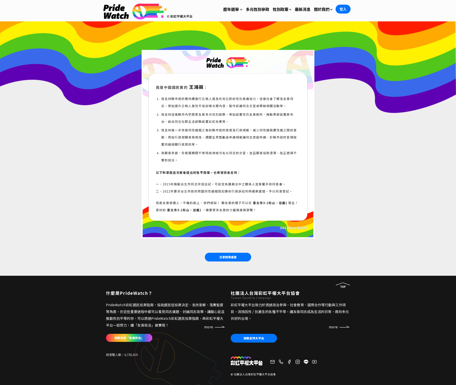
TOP (343, 287)
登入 (343, 9)
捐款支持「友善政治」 (129, 338)
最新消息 (302, 9)
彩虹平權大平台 (247, 360)
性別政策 (280, 9)
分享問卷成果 (228, 257)
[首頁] (148, 17)
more (333, 326)
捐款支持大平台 (253, 338)
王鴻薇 (196, 87)
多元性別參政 (257, 9)
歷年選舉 (231, 9)
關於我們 (322, 9)
